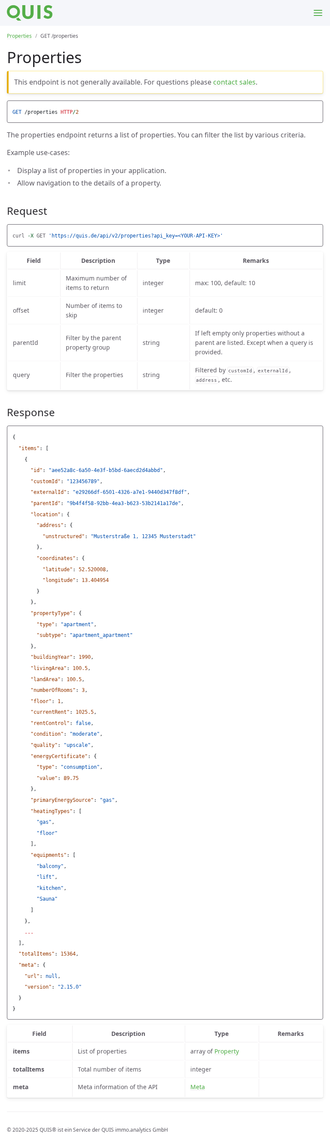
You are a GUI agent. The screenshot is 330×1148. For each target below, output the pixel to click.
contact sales (234, 82)
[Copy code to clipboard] (315, 109)
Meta (197, 1087)
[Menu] (318, 13)
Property (226, 1051)
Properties (19, 36)
